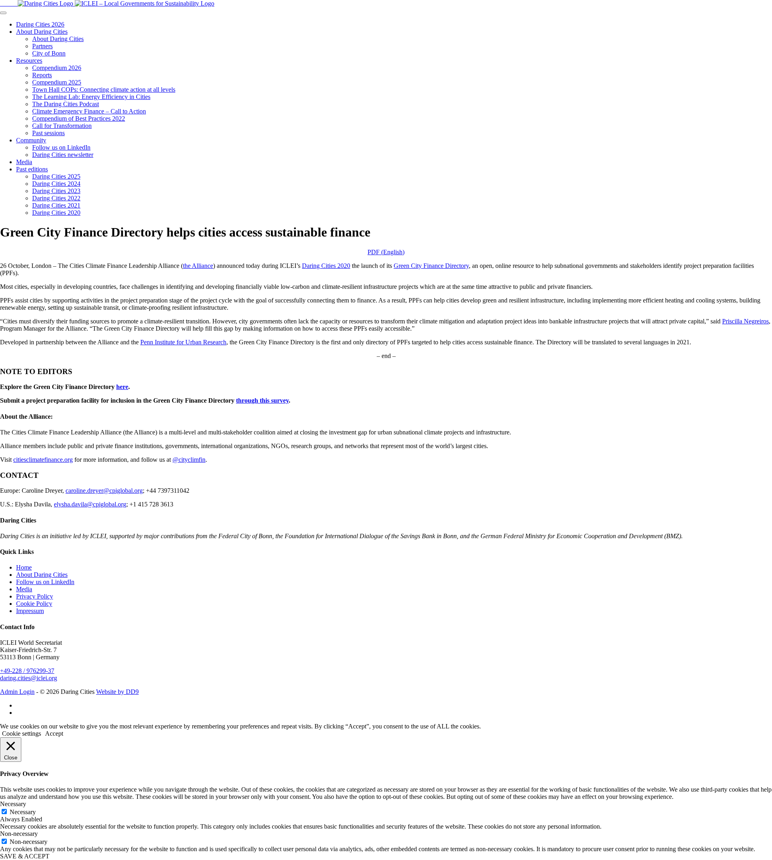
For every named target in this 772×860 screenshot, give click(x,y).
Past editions (32, 169)
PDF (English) (386, 252)
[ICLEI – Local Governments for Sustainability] (144, 3)
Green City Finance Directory (431, 265)
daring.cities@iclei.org (28, 678)
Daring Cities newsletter (62, 154)
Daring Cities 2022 (56, 198)
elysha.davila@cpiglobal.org (90, 504)
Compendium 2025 (56, 82)
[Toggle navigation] (3, 13)
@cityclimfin (188, 459)
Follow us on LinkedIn (61, 147)
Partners (42, 46)
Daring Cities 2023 (56, 190)
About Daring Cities (42, 31)
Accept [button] (54, 733)
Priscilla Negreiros (745, 321)
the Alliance (198, 265)
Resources (29, 60)
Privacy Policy (34, 596)
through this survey (262, 400)
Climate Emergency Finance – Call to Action (89, 111)
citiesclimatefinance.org (43, 459)
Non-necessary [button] (19, 833)
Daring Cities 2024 (56, 183)
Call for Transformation (62, 125)
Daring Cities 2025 (56, 176)
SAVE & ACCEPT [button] (24, 856)
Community (31, 140)
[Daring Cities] (37, 3)
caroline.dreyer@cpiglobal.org (104, 490)
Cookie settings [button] (21, 733)
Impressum (30, 610)
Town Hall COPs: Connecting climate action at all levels (103, 89)
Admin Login (17, 691)
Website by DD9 (117, 691)
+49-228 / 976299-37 (27, 670)
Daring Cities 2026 (40, 24)
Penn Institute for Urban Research (183, 342)
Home (24, 567)
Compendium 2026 (56, 67)
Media (24, 161)
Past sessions (48, 133)
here (122, 386)
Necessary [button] (13, 803)
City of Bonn (49, 53)
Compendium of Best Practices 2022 (78, 118)
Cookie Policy (34, 603)
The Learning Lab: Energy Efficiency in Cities (91, 96)
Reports (42, 75)
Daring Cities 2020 (56, 212)
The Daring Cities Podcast (65, 104)
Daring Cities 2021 (56, 205)
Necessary (23, 812)
